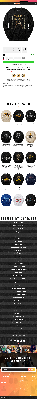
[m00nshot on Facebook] (2, 382)
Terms (21, 383)
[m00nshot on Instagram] (3, 349)
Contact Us (34, 378)
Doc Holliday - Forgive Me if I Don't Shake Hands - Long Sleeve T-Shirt (31, 125)
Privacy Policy (22, 385)
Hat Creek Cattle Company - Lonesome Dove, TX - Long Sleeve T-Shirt (18, 167)
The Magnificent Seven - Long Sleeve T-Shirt (18, 125)
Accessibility (22, 386)
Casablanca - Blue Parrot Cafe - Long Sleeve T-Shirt (6, 209)
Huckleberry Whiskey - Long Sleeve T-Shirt (6, 145)
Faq (32, 380)
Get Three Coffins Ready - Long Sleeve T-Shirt (6, 166)
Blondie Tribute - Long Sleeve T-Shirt (31, 166)
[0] (35, 3)
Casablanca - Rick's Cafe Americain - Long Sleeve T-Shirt (31, 189)
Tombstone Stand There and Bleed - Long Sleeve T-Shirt (18, 146)
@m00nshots (18, 340)
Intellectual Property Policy (25, 389)
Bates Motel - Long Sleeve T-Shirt (31, 209)
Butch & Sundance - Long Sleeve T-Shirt (6, 125)
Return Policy (22, 381)
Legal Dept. (22, 388)
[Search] (31, 3)
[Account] (33, 4)
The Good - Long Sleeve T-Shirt (6, 188)
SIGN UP (31, 369)
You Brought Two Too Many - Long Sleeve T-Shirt (30, 146)
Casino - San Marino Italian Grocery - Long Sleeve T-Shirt (18, 209)
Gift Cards (22, 380)
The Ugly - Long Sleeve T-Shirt (18, 188)
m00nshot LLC (5, 397)
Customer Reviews (23, 378)
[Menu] (2, 3)
